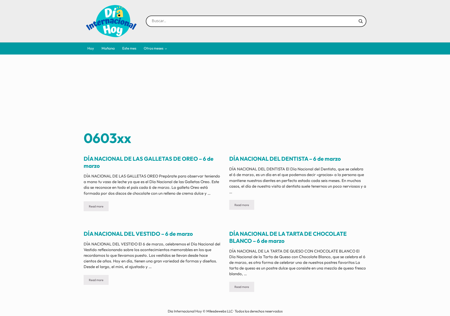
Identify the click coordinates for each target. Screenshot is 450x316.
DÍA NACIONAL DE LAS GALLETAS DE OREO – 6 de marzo (148, 162)
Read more (99, 207)
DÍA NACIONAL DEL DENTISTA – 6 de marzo (285, 158)
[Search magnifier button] (360, 21)
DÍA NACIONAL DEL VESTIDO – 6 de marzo (138, 233)
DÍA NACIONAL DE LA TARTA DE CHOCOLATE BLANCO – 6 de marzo (288, 237)
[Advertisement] (225, 94)
